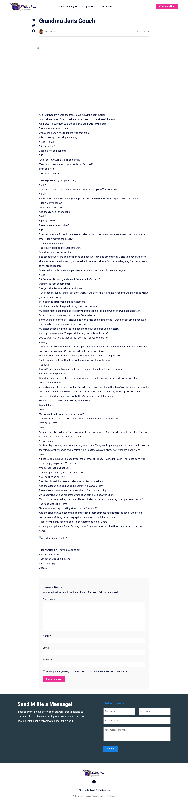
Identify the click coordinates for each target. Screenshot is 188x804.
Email (47, 647)
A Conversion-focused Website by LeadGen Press (94, 796)
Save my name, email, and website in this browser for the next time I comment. (88, 671)
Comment (49, 599)
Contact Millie (166, 6)
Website (47, 659)
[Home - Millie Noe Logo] (23, 6)
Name (47, 635)
